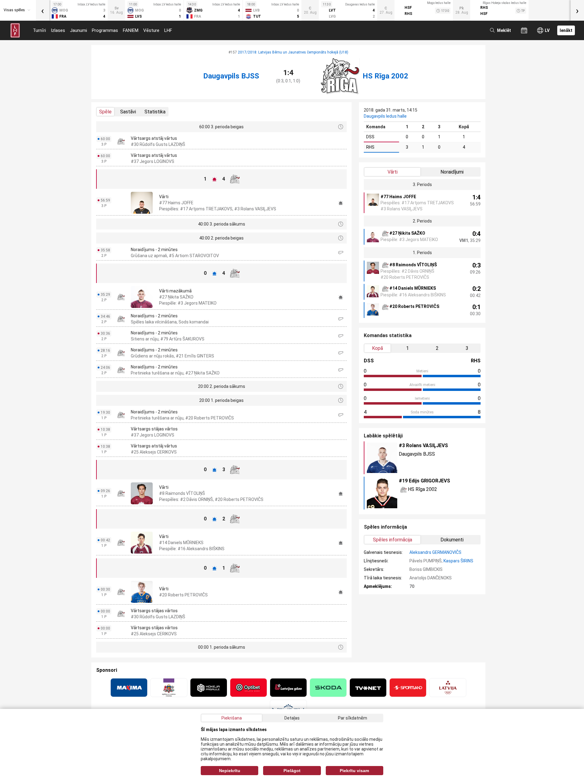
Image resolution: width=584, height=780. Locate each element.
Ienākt (566, 30)
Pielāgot (292, 770)
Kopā (377, 348)
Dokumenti (452, 540)
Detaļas (292, 718)
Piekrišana (231, 718)
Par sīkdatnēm (352, 718)
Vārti (393, 172)
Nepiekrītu (229, 770)
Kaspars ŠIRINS (458, 560)
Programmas (105, 30)
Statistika (154, 112)
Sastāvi (128, 112)
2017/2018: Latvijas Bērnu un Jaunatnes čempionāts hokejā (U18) (293, 52)
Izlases (58, 30)
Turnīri (39, 30)
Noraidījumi (452, 172)
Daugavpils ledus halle (385, 116)
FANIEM (130, 30)
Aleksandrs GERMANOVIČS (435, 552)
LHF (168, 30)
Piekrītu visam (354, 770)
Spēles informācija (392, 540)
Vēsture (151, 30)
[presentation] (42, 10)
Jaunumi (78, 30)
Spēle (105, 112)
